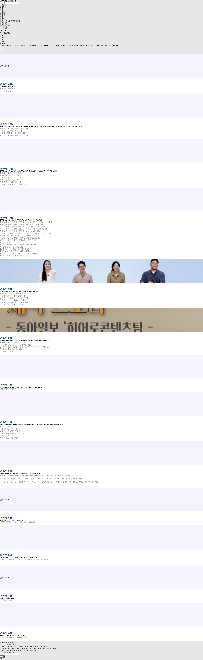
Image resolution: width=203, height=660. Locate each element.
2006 (80, 45)
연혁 (1, 9)
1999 (106, 45)
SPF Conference (5, 34)
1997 (113, 45)
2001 (98, 45)
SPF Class (3, 29)
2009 (69, 45)
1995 (120, 45)
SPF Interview (4, 32)
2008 (73, 45)
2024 (15, 45)
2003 (91, 45)
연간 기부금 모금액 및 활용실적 (10, 21)
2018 (36, 45)
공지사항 (3, 15)
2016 (44, 45)
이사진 (2, 11)
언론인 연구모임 (5, 25)
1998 (109, 45)
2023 (18, 45)
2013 (55, 45)
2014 (51, 45)
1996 (117, 45)
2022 (22, 45)
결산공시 (3, 19)
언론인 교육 (3, 23)
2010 (66, 45)
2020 (29, 45)
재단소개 (3, 5)
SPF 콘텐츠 (3, 27)
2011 (62, 45)
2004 (87, 45)
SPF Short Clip (4, 30)
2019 (33, 45)
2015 (47, 45)
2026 (7, 45)
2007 (76, 45)
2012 (58, 45)
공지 (1, 17)
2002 (95, 45)
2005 (84, 45)
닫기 (1, 659)
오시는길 (3, 13)
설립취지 (3, 7)
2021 (25, 45)
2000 (102, 45)
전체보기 (3, 45)
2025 (11, 45)
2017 (40, 45)
